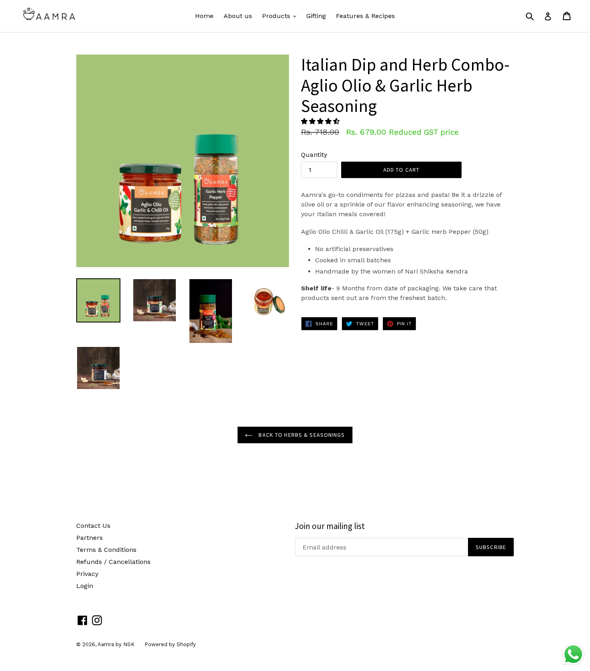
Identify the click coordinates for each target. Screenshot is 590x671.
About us (238, 16)
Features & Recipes (365, 16)
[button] (321, 121)
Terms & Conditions (106, 549)
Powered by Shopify (170, 644)
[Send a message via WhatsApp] (573, 654)
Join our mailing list (330, 526)
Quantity (314, 154)
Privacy (87, 574)
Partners (89, 537)
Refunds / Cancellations (113, 562)
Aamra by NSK (116, 644)
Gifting (316, 16)
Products (281, 16)
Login (84, 586)
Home (204, 16)
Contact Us (93, 525)
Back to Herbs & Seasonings (301, 434)
